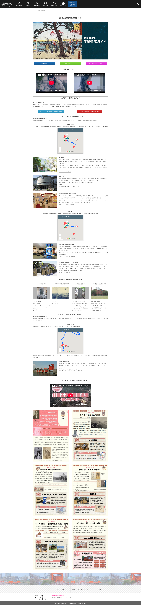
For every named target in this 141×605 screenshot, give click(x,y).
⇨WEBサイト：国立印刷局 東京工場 (67, 204)
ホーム (34, 11)
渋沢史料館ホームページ (64, 186)
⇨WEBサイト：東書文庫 (64, 272)
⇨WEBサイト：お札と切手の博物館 (67, 256)
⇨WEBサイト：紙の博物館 (65, 172)
